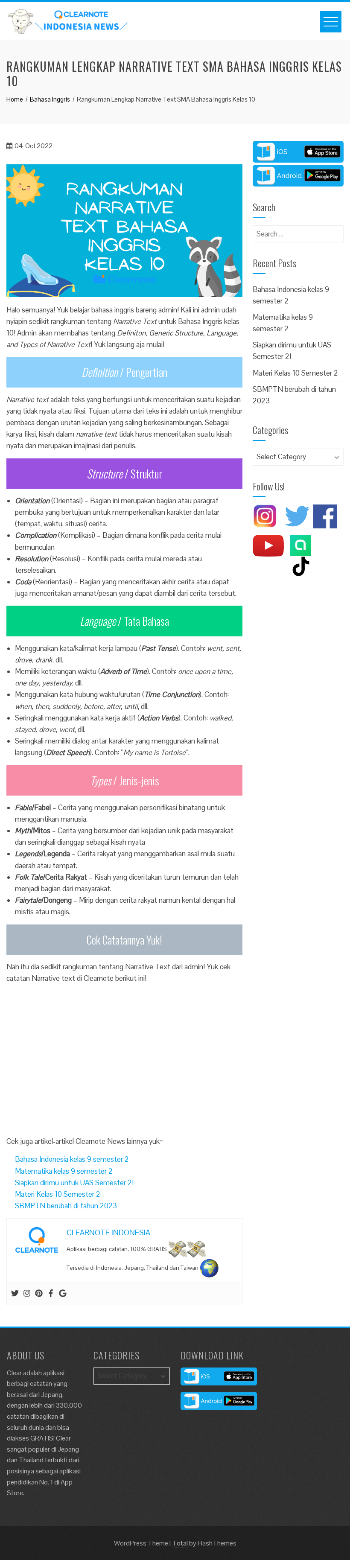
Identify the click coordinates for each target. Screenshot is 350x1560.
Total (180, 1543)
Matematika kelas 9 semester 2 (64, 1171)
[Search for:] (298, 231)
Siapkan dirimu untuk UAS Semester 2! (74, 1182)
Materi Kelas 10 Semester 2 (57, 1194)
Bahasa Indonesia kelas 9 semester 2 (72, 1159)
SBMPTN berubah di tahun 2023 (66, 1205)
